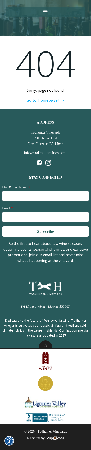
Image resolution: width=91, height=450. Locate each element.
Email (6, 208)
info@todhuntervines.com (45, 152)
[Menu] (45, 11)
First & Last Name (14, 187)
